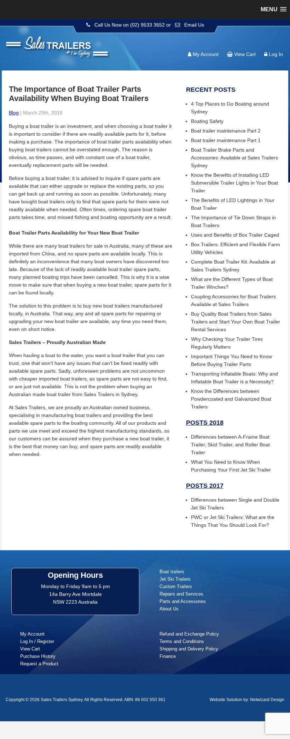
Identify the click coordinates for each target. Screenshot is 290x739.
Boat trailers (172, 571)
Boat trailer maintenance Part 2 (226, 131)
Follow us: (263, 40)
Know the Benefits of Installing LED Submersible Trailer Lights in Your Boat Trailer (234, 182)
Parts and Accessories (183, 601)
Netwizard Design (267, 699)
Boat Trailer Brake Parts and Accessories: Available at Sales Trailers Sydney (234, 157)
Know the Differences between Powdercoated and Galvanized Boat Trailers (231, 399)
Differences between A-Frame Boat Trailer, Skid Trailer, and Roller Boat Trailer (230, 444)
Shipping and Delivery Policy (189, 648)
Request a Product (39, 663)
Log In (276, 54)
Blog (14, 112)
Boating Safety (207, 121)
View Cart (245, 54)
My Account (206, 54)
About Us (169, 608)
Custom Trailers (176, 586)
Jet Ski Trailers (175, 579)
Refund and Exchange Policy (189, 634)
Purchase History (38, 656)
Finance (168, 656)
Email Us (194, 25)
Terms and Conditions (182, 641)
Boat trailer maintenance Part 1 (226, 140)
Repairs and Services (181, 594)
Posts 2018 (205, 422)
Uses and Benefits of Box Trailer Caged (235, 235)
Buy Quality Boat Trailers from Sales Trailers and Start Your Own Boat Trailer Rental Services (235, 321)
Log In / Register (37, 641)
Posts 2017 (205, 485)
